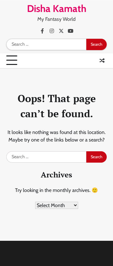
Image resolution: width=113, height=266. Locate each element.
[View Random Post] (102, 60)
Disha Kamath (56, 8)
